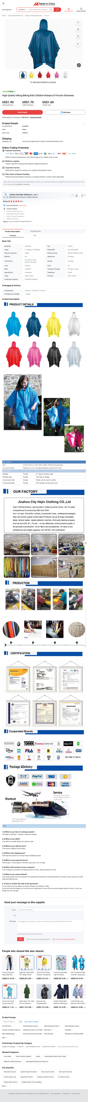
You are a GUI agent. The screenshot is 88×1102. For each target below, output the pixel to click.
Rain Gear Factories (65, 1072)
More (4, 1086)
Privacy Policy (76, 1093)
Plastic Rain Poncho (10, 1082)
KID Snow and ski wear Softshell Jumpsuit (37, 1034)
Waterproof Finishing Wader (74, 1034)
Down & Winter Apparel (23, 1056)
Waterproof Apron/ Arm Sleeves (33, 1030)
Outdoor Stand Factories (28, 1072)
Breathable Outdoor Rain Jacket (55, 1056)
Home (4, 15)
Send (20, 939)
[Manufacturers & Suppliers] (44, 4)
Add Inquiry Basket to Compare (44, 82)
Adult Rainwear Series (30, 1026)
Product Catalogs (32, 1022)
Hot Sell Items (6, 1026)
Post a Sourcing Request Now (64, 939)
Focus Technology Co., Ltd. (30, 1093)
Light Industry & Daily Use (15, 15)
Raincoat (46, 15)
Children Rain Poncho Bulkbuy (32, 1082)
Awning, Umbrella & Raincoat (33, 15)
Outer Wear (7, 1056)
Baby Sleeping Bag (8, 1034)
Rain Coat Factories (47, 1072)
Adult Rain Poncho (26, 1077)
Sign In (5, 221)
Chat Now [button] (67, 112)
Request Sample (36, 117)
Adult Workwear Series (51, 1026)
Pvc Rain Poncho (63, 1077)
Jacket (38, 1056)
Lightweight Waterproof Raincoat (37, 1061)
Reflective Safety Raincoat (12, 1061)
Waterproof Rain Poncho (45, 1077)
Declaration (66, 1093)
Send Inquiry (22, 112)
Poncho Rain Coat (10, 1077)
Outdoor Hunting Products (11, 1030)
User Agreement (56, 1093)
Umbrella (68, 1030)
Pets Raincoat (48, 1034)
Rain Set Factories (10, 1072)
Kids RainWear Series (72, 1026)
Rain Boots (47, 1030)
